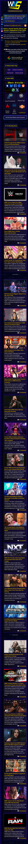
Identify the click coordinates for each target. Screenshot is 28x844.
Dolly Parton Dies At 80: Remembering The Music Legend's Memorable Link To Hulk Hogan (15, 171)
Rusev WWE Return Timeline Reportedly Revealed (12, 232)
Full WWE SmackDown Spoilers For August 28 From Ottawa (14, 620)
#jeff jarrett (10, 73)
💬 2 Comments (21, 540)
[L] (15, 25)
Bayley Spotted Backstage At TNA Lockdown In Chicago (13, 655)
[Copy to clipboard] (7, 86)
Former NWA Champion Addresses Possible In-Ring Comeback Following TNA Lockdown (14, 438)
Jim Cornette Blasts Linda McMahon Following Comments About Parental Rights (14, 529)
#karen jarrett (19, 73)
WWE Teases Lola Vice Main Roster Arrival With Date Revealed (14, 801)
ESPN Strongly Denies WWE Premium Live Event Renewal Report (14, 143)
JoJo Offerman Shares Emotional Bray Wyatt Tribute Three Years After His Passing (14, 590)
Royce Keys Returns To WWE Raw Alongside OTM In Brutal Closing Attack (15, 714)
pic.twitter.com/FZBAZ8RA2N (12, 42)
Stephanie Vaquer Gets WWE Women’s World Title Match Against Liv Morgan (14, 743)
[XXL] (19, 25)
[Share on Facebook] (15, 86)
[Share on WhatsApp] (13, 90)
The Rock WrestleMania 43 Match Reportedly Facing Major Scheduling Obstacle (14, 498)
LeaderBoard (22, 112)
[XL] (17, 25)
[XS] (10, 25)
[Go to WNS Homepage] (15, 5)
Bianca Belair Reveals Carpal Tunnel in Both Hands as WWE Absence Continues (15, 381)
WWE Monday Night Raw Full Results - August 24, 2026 (14, 829)
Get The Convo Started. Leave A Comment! (15, 117)
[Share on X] (17, 90)
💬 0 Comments (21, 152)
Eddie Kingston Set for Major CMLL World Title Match (14, 351)
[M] (14, 25)
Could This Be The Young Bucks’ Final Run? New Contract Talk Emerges (14, 261)
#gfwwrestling (23, 41)
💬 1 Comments (21, 450)
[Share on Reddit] (23, 86)
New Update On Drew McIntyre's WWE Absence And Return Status (14, 323)
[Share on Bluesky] (11, 86)
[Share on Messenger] (19, 86)
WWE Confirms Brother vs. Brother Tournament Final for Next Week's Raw (14, 684)
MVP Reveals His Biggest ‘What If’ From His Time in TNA (15, 294)
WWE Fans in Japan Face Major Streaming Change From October (13, 203)
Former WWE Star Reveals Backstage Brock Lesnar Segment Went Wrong (14, 468)
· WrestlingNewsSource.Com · (15, 10)
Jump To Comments (10, 101)
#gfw (9, 70)
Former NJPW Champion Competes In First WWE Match (14, 774)
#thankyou (7, 41)
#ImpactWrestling (15, 41)
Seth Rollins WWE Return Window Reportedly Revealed (13, 410)
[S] (12, 25)
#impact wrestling (17, 70)
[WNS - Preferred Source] (15, 58)
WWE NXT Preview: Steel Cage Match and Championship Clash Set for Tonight (14, 559)
